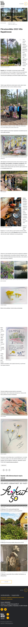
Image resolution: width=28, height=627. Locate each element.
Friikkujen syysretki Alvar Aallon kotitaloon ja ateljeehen (13, 574)
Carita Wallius (12, 24)
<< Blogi (6, 581)
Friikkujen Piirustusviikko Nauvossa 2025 (12, 542)
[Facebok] (2, 609)
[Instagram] (5, 609)
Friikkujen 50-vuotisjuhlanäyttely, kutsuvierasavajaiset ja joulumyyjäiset (11, 510)
